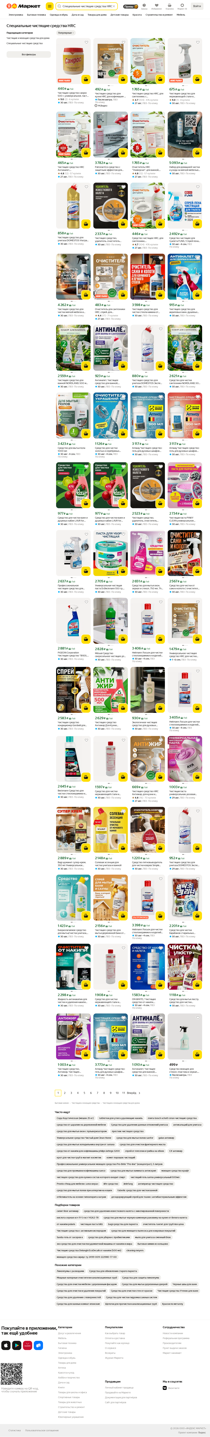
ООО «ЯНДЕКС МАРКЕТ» (192, 1428)
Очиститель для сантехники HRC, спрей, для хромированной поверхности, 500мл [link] (110, 311)
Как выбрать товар (115, 1333)
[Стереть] (114, 6)
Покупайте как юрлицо (117, 1343)
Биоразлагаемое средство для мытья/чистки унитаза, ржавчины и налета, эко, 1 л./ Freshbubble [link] (73, 932)
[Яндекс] (202, 1432)
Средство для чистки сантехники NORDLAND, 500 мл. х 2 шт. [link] (184, 382)
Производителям (172, 1343)
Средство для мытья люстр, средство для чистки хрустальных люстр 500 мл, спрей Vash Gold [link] (184, 1001)
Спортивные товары (69, 1397)
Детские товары (67, 1412)
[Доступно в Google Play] (16, 1349)
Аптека (62, 1367)
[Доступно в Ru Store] (38, 1349)
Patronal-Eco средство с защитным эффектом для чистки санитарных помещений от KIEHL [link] (108, 168)
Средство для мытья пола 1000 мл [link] (71, 449)
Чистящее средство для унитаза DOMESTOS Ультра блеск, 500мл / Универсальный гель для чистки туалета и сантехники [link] (73, 239)
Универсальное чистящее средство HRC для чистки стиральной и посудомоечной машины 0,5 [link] (184, 655)
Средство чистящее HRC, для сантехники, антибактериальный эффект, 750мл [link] (147, 240)
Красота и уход (66, 1372)
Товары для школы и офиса (72, 1392)
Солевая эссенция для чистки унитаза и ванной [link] (108, 864)
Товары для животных (70, 1402)
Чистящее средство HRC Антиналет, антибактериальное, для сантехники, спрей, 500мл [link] (72, 168)
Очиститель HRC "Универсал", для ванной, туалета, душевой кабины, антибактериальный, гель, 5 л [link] (147, 168)
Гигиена (62, 1348)
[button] (66, 32)
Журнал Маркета (114, 1358)
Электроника (65, 1353)
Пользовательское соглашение (42, 1430)
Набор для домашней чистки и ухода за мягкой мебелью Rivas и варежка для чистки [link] (184, 168)
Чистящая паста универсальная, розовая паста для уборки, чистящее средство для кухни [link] (184, 793)
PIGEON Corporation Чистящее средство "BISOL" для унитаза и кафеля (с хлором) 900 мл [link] (73, 654)
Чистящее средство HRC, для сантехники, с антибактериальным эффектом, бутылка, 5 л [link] (147, 95)
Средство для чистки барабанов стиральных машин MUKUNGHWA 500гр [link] (184, 932)
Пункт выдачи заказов (175, 1348)
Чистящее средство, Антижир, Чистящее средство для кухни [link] (69, 1070)
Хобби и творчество (69, 1377)
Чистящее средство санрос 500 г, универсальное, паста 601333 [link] (73, 94)
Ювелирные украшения (71, 1417)
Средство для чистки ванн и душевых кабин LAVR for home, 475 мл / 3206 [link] (73, 519)
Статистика (15, 1430)
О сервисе (110, 1348)
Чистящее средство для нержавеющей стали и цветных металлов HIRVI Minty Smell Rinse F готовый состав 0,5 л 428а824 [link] (183, 95)
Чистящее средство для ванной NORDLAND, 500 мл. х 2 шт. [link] (73, 382)
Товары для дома (67, 1363)
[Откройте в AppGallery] (27, 1349)
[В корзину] (86, 79)
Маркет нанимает (172, 1353)
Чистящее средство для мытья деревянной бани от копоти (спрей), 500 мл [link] (109, 932)
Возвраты (110, 1353)
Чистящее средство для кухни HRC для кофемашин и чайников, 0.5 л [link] (110, 95)
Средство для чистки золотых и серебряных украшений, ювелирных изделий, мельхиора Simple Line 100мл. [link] (109, 449)
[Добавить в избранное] (86, 42)
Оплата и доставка (115, 1338)
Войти (197, 6)
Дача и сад (63, 1382)
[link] (75, 1118)
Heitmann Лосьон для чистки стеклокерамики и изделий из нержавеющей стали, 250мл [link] (147, 654)
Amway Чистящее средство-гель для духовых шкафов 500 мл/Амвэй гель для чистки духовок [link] (147, 449)
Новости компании (173, 1333)
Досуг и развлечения (69, 1333)
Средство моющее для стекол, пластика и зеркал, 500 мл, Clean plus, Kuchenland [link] (183, 1070)
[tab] (16, 15)
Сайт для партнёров (115, 1402)
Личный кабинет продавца (119, 1387)
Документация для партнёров (121, 1397)
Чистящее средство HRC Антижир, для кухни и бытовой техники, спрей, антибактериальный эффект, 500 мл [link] (147, 793)
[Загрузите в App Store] (5, 1349)
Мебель (62, 1338)
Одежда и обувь (66, 1358)
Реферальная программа (176, 1338)
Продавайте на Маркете (118, 1392)
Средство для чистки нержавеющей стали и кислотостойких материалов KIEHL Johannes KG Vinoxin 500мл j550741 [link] (110, 793)
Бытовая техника (67, 1343)
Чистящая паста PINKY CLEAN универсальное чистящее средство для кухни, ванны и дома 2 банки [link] (184, 519)
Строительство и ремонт (71, 1407)
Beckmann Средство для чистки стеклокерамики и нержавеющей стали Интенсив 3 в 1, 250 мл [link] (71, 792)
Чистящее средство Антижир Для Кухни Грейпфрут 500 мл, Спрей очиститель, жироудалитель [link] (110, 724)
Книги (61, 1387)
